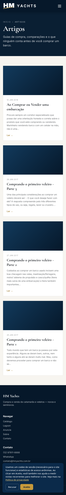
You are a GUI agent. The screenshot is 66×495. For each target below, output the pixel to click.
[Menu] (59, 6)
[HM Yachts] (19, 6)
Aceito (26, 487)
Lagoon (7, 425)
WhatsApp (8, 456)
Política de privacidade (17, 479)
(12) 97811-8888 (11, 452)
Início (7, 22)
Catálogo (7, 421)
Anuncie (7, 430)
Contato (7, 438)
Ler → (10, 135)
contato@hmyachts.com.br (16, 461)
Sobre (6, 434)
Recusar (12, 487)
